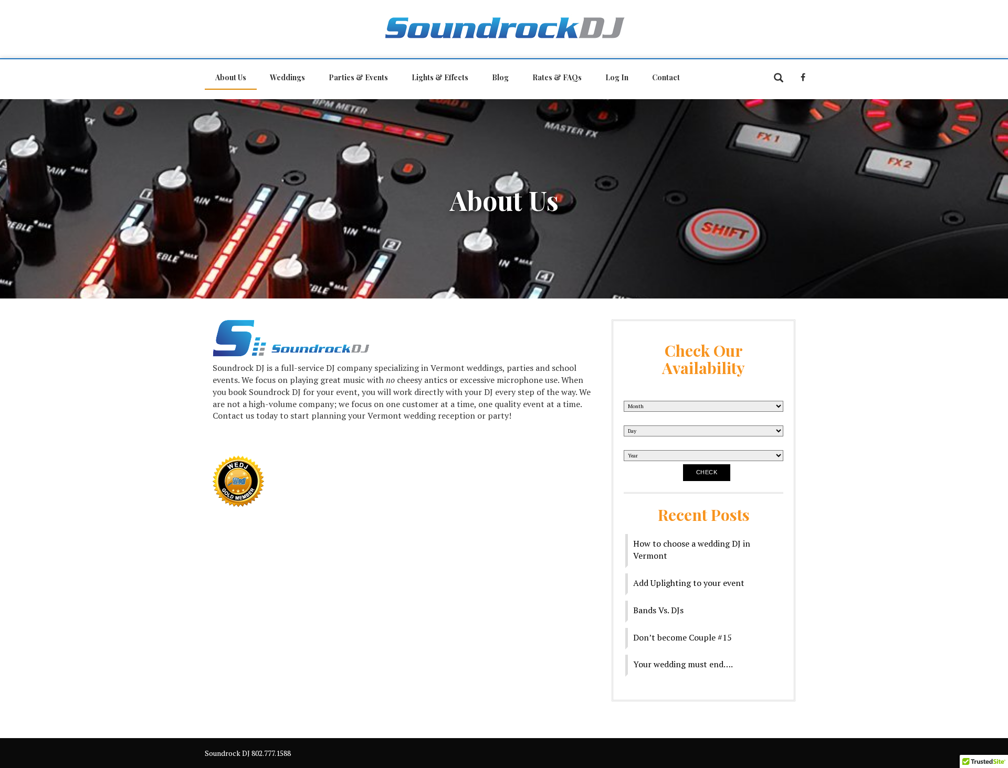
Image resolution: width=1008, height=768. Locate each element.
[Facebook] (806, 77)
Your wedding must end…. (683, 664)
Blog (500, 77)
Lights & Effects (440, 77)
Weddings (287, 77)
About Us (230, 77)
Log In (616, 77)
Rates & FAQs (557, 77)
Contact (666, 77)
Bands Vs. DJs (658, 610)
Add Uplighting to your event (688, 583)
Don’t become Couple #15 (682, 637)
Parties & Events (358, 77)
